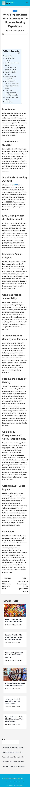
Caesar (10, 30)
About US (16, 782)
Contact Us (21, 782)
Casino (15, 11)
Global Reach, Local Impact (11, 98)
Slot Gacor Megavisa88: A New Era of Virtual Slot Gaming (14, 655)
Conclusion (8, 102)
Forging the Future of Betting (11, 87)
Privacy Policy (10, 785)
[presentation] (15, 610)
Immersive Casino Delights (10, 73)
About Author (9, 782)
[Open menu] (27, 3)
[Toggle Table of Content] (18, 53)
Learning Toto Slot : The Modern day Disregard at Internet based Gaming (13, 637)
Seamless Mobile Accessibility (10, 78)
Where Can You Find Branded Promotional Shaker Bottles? (12, 701)
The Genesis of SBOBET (10, 59)
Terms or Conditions (18, 785)
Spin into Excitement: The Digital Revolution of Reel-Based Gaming (14, 719)
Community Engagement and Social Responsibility (11, 93)
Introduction (8, 56)
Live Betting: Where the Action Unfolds (11, 69)
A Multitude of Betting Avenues (11, 64)
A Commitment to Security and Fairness (12, 82)
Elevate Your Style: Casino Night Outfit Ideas (6, 584)
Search (4, 739)
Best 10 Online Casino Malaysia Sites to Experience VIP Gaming (22, 585)
